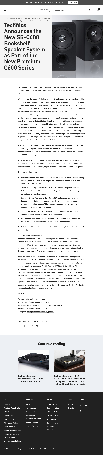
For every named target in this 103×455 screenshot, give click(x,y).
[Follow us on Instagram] (91, 405)
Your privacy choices (12, 441)
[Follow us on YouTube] (80, 411)
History (28, 404)
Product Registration (12, 408)
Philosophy (29, 411)
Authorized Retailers (12, 430)
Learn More (73, 2)
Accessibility (52, 419)
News (12, 18)
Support (7, 404)
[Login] (93, 10)
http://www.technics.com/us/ (37, 302)
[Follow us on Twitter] (86, 405)
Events (71, 408)
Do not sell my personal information (52, 426)
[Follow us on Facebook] (80, 405)
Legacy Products (32, 426)
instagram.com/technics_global (40, 311)
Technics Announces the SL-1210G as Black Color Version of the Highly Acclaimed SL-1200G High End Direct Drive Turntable (69, 380)
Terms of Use (52, 415)
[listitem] (24, 326)
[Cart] (98, 10)
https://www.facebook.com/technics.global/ (45, 305)
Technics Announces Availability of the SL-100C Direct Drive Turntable (31, 379)
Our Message (30, 408)
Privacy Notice (53, 404)
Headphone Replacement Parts (33, 417)
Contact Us (8, 415)
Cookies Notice (53, 408)
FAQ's (6, 411)
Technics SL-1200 (32, 422)
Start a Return (9, 419)
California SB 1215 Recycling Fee (11, 435)
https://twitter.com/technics (35, 308)
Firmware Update (11, 423)
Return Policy (52, 411)
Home (6, 18)
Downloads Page (11, 426)
